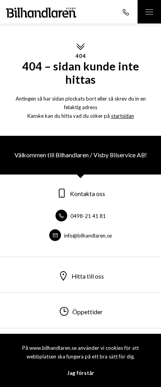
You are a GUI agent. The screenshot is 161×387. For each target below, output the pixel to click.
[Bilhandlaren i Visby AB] (41, 12)
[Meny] (149, 11)
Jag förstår (80, 373)
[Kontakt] (126, 11)
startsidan (122, 116)
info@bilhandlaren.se (87, 235)
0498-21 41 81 (87, 216)
